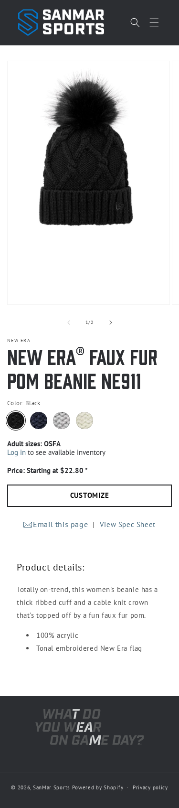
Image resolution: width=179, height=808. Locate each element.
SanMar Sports (51, 787)
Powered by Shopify (98, 787)
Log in (16, 452)
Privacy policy (150, 787)
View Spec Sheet (128, 524)
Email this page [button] (60, 524)
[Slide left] (68, 322)
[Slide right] (110, 322)
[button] (154, 22)
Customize (89, 495)
